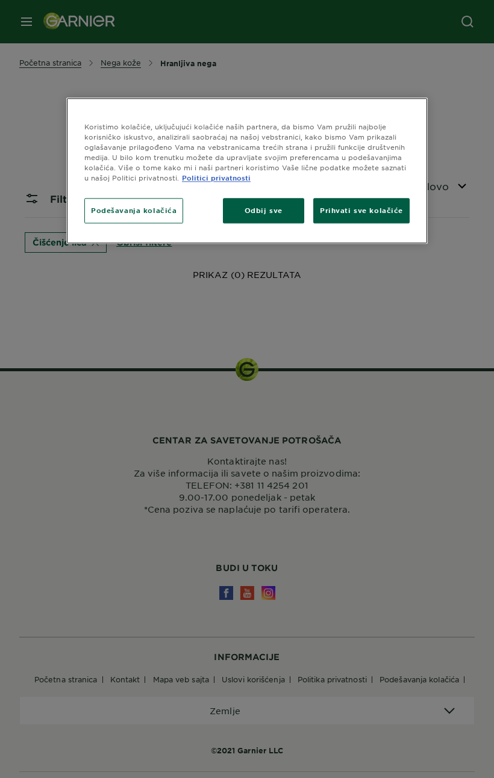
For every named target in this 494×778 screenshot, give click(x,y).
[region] (247, 170)
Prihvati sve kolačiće (361, 210)
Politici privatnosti (216, 178)
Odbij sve (264, 210)
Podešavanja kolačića (134, 210)
